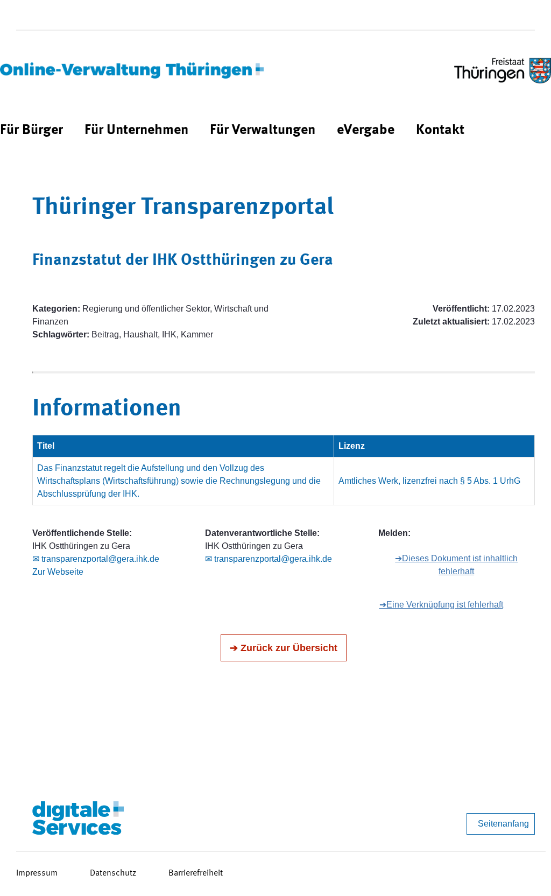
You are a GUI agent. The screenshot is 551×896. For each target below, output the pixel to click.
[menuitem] (31, 130)
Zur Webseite (57, 571)
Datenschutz (113, 873)
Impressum (37, 873)
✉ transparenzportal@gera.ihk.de (95, 558)
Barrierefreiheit (195, 873)
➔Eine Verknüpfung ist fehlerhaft (441, 604)
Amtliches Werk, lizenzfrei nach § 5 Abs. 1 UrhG (429, 480)
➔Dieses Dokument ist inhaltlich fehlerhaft (456, 565)
